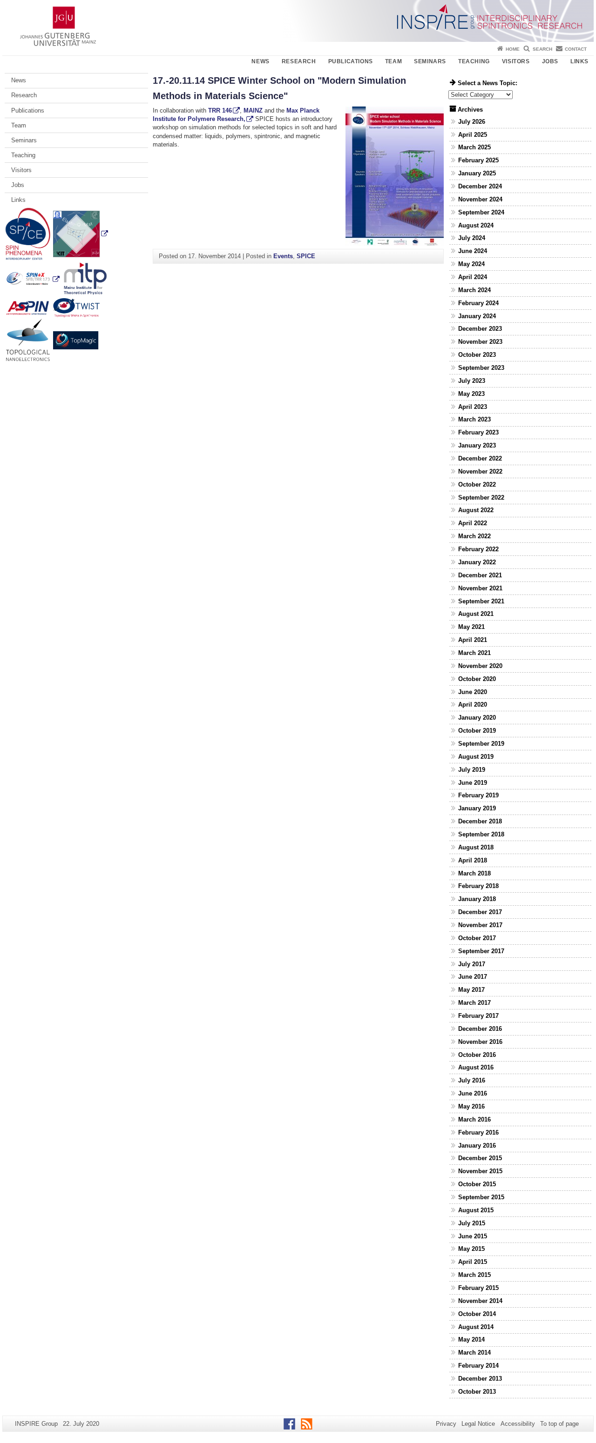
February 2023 (478, 432)
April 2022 (472, 523)
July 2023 (471, 380)
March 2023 (474, 419)
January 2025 (477, 173)
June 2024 (472, 250)
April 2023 (472, 406)
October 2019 (477, 730)
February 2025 (478, 160)
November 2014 (480, 1300)
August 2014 (476, 1326)
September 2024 (481, 212)
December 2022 (480, 458)
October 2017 (477, 938)
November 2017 (480, 925)
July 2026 (471, 121)
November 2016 (480, 1041)
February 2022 (478, 549)
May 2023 (471, 393)
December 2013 (480, 1378)
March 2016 (474, 1119)
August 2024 (476, 225)
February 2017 (478, 1015)
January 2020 (477, 717)
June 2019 (472, 782)
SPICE (306, 256)
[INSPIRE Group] (298, 21)
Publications (350, 61)
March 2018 (474, 873)
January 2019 (477, 808)
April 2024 (472, 277)
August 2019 (476, 756)
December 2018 (480, 821)
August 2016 (476, 1067)
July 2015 (471, 1223)
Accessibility (518, 1423)
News (260, 61)
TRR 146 (220, 110)
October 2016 (477, 1054)
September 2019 (481, 743)
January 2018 (477, 898)
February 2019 (478, 795)
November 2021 (480, 588)
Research (299, 61)
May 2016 (471, 1106)
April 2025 (472, 134)
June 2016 (472, 1093)
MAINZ (254, 110)
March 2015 (474, 1274)
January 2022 (477, 562)
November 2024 (480, 199)
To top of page (559, 1423)
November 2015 (480, 1171)
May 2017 (471, 989)
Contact (576, 49)
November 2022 (480, 471)
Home (513, 49)
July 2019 (471, 769)
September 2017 (481, 951)
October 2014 (477, 1313)
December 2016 (480, 1028)
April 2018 (472, 860)
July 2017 (471, 964)
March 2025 (474, 147)
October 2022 (477, 484)
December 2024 (480, 186)
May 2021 (471, 626)
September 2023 (481, 367)
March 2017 (474, 1002)
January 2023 (477, 445)
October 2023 (477, 354)
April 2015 (472, 1261)
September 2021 (481, 601)
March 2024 (474, 290)
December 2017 (480, 912)
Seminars (430, 61)
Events (283, 256)
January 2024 (477, 316)
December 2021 (480, 575)
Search (542, 49)
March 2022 (474, 536)
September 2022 (481, 497)
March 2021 (474, 652)
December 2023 (480, 328)
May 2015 (471, 1248)
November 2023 (480, 341)
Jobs (550, 61)
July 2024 (471, 237)
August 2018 (476, 847)
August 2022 (476, 510)
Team (393, 61)
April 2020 (472, 704)
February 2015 (478, 1287)
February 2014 (478, 1365)
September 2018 (481, 834)
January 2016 (477, 1145)
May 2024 (471, 264)
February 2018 (478, 885)
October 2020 (477, 678)
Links (579, 61)
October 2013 (477, 1391)
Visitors (516, 61)
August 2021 (476, 613)
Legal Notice (478, 1423)
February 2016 (478, 1132)
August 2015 (476, 1210)
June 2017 (472, 976)
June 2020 (472, 691)
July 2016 (471, 1080)
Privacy (446, 1423)
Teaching (474, 61)
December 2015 (480, 1158)
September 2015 (481, 1197)
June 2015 (472, 1236)
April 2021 (472, 639)
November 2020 (480, 665)
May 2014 (471, 1339)
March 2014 (474, 1352)
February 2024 (478, 303)
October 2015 (477, 1184)
